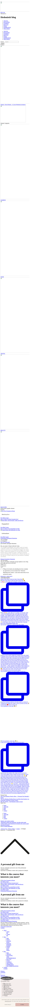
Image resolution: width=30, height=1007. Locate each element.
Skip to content (4, 976)
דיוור (2, 567)
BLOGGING (6, 22)
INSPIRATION (7, 27)
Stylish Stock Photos (8, 949)
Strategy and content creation (7, 821)
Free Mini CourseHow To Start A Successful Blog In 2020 (10, 528)
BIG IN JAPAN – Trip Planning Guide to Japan (12, 801)
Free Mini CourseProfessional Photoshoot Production (9, 537)
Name (2, 564)
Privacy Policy (11, 828)
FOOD (5, 26)
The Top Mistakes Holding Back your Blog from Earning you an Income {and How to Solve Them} (15, 799)
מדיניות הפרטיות (8, 1001)
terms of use (3, 576)
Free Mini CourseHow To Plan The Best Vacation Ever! (9, 518)
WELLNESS (6, 28)
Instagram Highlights (8, 944)
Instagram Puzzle (8, 941)
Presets (8, 939)
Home (4, 805)
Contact (5, 810)
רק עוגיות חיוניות (8, 1004)
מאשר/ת (22, 1004)
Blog (4, 809)
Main (7, 938)
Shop (4, 808)
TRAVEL (5, 20)
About (4, 930)
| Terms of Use (4, 828)
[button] (7, 978)
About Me (5, 806)
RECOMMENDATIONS (12, 966)
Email (2, 566)
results (2, 43)
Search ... (3, 41)
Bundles (8, 946)
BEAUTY (5, 24)
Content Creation (5, 968)
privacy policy (9, 576)
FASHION (6, 23)
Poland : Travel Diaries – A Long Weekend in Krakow (13, 104)
